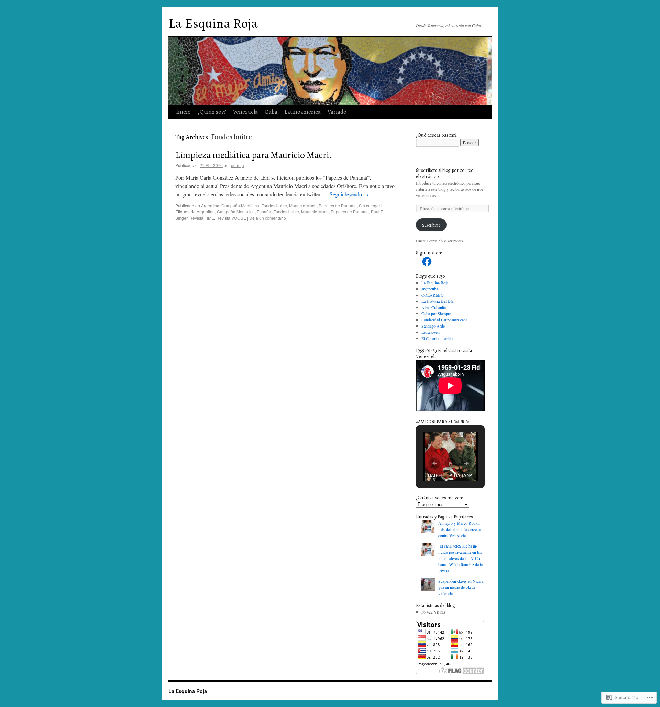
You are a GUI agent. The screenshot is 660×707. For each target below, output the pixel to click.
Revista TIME (201, 218)
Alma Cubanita (433, 307)
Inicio (183, 112)
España (264, 211)
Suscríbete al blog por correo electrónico (444, 173)
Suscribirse (431, 225)
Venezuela (245, 112)
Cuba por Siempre (436, 313)
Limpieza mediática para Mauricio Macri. (253, 154)
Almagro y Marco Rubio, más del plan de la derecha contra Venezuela (459, 529)
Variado (337, 112)
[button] (434, 463)
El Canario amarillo (437, 338)
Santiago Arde (433, 326)
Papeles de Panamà (338, 205)
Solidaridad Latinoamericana (444, 319)
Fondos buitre (274, 205)
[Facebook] (426, 261)
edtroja (237, 165)
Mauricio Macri (303, 205)
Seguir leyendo (349, 194)
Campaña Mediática (240, 205)
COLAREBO (432, 295)
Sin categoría (371, 205)
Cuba (271, 112)
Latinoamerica (302, 112)
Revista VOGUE (231, 218)
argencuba (429, 288)
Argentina (210, 205)
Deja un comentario (267, 218)
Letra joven (430, 332)
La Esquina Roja (213, 23)
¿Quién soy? (212, 112)
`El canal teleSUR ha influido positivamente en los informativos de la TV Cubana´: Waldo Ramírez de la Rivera (460, 558)
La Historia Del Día (437, 301)
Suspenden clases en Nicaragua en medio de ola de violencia (461, 587)
